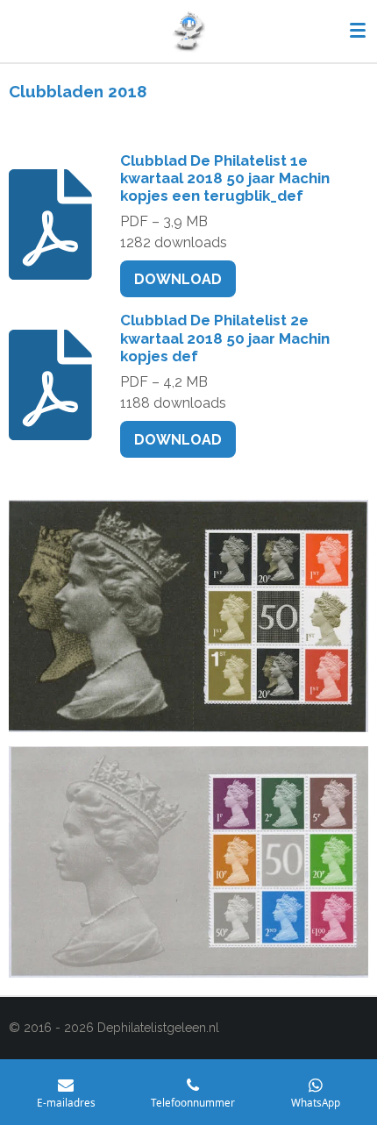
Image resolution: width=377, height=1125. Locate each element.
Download (178, 279)
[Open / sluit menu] (357, 30)
